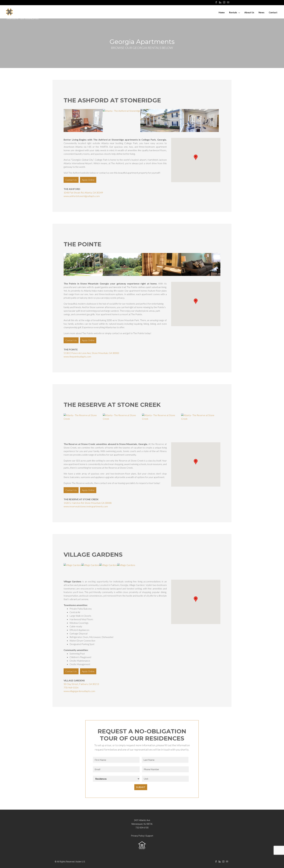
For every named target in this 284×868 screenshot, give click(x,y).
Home (222, 12)
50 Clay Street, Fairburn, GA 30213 (81, 684)
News (261, 12)
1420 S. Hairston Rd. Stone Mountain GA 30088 (88, 502)
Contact (273, 12)
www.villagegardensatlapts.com (79, 691)
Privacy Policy (137, 836)
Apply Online (88, 179)
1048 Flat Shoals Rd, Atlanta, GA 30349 (83, 192)
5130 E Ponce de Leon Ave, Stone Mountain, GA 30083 (91, 353)
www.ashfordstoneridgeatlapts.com (82, 196)
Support (149, 836)
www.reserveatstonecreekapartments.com (86, 506)
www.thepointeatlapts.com (77, 356)
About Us (249, 12)
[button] (196, 157)
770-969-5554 (71, 687)
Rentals (233, 12)
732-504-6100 (142, 827)
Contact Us (71, 179)
